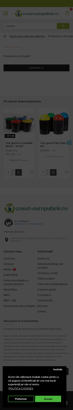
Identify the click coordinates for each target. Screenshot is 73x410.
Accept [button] (48, 399)
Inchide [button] (57, 369)
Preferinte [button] (21, 399)
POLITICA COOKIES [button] (21, 388)
